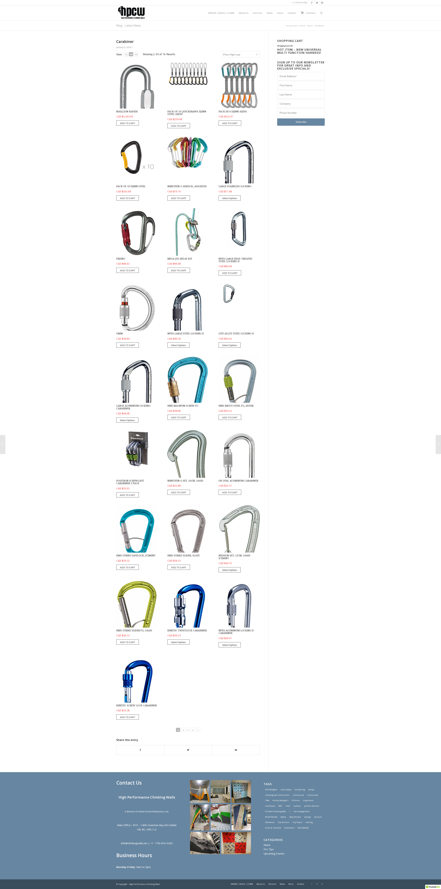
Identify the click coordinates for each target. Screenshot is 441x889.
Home (302, 25)
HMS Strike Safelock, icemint (136, 555)
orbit (288, 806)
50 (136, 54)
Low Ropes (270, 806)
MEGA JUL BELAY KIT (179, 258)
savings (307, 817)
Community (312, 795)
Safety (283, 817)
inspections (308, 800)
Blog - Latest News (128, 25)
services (318, 817)
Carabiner (125, 41)
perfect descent (311, 806)
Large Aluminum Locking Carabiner (133, 407)
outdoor (297, 806)
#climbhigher (271, 789)
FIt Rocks (296, 800)
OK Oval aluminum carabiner (238, 480)
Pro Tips (269, 849)
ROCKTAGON (271, 817)
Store (310, 25)
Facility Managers (280, 800)
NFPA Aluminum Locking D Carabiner (236, 631)
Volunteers (289, 827)
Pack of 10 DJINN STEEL (131, 186)
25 (131, 54)
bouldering (300, 789)
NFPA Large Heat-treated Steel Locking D (235, 260)
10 (126, 54)
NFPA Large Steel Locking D (185, 333)
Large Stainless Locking (235, 186)
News (267, 845)
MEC (280, 806)
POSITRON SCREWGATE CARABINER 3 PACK (130, 482)
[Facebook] (311, 2)
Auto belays (286, 789)
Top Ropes (297, 822)
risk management (301, 811)
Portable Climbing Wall (275, 811)
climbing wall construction (277, 795)
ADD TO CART (127, 123)
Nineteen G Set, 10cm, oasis (185, 480)
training (309, 822)
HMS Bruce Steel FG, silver (236, 405)
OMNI (119, 333)
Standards (269, 822)
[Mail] (322, 2)
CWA (267, 800)
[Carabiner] (2, 444)
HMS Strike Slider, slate (183, 555)
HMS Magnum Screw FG (182, 405)
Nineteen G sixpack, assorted (187, 186)
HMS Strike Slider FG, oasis (134, 630)
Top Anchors (283, 822)
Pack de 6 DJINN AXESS (233, 111)
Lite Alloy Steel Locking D (236, 333)
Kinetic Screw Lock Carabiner (136, 705)
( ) (310, 12)
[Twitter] (316, 2)
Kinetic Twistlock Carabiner (187, 630)
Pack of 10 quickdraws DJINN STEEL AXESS (186, 112)
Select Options (229, 198)
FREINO (120, 258)
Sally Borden (295, 817)
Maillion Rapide (127, 111)
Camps (311, 789)
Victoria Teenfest (273, 827)
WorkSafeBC (303, 827)
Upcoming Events (274, 853)
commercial (298, 795)
